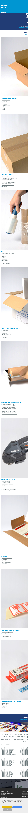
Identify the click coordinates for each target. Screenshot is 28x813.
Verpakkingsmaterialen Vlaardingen (7, 762)
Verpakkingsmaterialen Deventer (7, 750)
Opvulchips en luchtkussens (8, 407)
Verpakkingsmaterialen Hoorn (6, 756)
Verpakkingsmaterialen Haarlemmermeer (8, 754)
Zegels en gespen (6, 482)
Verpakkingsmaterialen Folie (6, 769)
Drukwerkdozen (5, 102)
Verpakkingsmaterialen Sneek (6, 775)
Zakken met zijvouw (6, 331)
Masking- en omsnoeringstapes (9, 182)
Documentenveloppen (7, 558)
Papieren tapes (5, 181)
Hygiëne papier (5, 703)
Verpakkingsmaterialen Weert (6, 776)
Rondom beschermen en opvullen (9, 414)
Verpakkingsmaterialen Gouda (6, 753)
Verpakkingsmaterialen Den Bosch (7, 749)
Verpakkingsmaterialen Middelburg (7, 757)
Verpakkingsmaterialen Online (6, 767)
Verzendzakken (5, 560)
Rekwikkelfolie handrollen (8, 253)
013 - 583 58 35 (4, 797)
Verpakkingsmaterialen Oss (6, 758)
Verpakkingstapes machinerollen (9, 178)
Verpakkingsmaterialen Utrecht (6, 761)
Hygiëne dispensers (6, 704)
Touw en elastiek (6, 488)
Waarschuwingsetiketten (7, 632)
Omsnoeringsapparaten (7, 484)
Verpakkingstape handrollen (8, 176)
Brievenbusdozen (6, 105)
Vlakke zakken (5, 330)
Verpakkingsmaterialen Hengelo (7, 755)
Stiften (3, 708)
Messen (3, 707)
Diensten (3, 10)
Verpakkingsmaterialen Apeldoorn (7, 747)
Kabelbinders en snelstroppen (9, 489)
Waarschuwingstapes (7, 179)
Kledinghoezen (5, 336)
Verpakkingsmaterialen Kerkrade (7, 774)
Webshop (3, 12)
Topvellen (4, 256)
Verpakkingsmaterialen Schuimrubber (8, 768)
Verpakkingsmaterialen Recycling (7, 765)
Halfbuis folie (5, 260)
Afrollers (4, 485)
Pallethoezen (5, 257)
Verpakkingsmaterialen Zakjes (6, 772)
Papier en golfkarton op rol (8, 404)
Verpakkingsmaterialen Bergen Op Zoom (8, 748)
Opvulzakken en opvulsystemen (9, 412)
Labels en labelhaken (7, 634)
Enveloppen (4, 559)
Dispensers (4, 186)
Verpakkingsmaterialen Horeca (6, 771)
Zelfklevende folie (6, 263)
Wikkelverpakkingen (6, 562)
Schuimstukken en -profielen (8, 410)
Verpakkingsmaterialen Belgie (6, 764)
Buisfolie (4, 261)
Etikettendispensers (6, 636)
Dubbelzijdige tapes (6, 183)
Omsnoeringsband (6, 481)
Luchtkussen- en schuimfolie (8, 405)
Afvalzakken (4, 333)
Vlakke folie (4, 259)
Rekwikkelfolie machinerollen (8, 255)
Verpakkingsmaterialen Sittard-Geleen (8, 760)
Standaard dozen (6, 100)
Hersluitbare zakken (6, 334)
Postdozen (4, 563)
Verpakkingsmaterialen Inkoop (6, 766)
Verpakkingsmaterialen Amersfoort (7, 746)
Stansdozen (4, 101)
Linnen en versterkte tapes (8, 185)
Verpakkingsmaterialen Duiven (6, 751)
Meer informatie (6, 807)
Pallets (3, 109)
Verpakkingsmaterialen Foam (6, 770)
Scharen (4, 486)
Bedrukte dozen (5, 107)
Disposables (4, 706)
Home (2, 3)
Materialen (4, 5)
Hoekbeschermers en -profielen (9, 408)
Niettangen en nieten (7, 490)
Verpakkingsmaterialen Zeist (6, 763)
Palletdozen (4, 104)
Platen (3, 108)
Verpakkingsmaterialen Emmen (6, 752)
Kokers (3, 565)
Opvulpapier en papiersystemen (9, 411)
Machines (3, 7)
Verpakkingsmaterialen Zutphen (7, 773)
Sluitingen (4, 337)
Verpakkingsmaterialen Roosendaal (7, 759)
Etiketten (4, 633)
